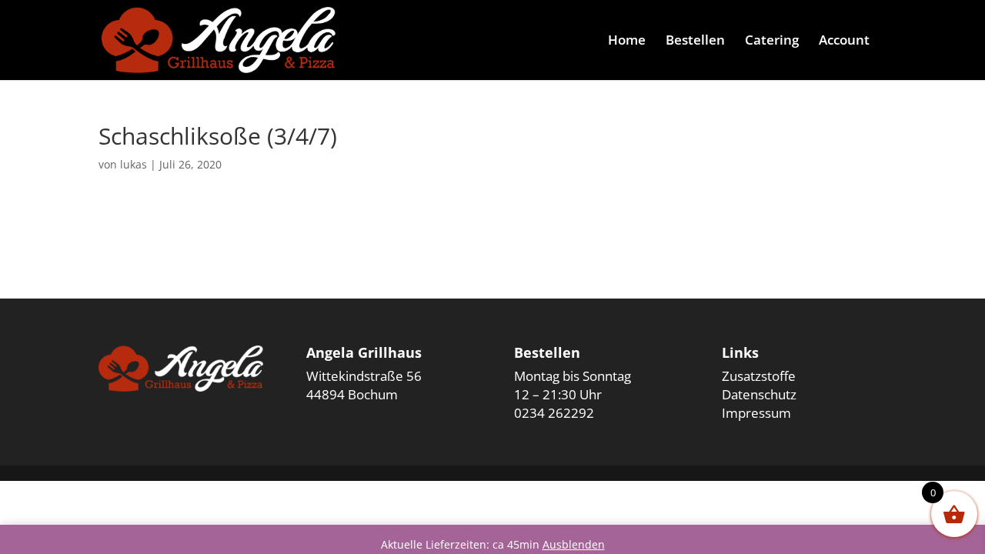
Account (844, 41)
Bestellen (695, 41)
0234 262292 (554, 413)
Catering (772, 41)
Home (627, 41)
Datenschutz (759, 394)
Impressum (756, 413)
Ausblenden (574, 544)
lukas (133, 164)
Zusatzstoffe (759, 376)
